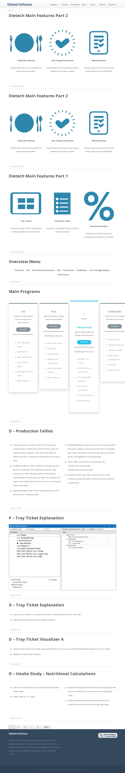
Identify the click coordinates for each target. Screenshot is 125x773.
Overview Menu (25, 261)
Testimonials (74, 4)
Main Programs (24, 291)
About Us (102, 4)
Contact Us (112, 4)
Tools (92, 4)
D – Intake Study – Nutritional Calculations (52, 673)
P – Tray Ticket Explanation (36, 518)
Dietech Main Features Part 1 (38, 176)
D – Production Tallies (31, 431)
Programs (53, 4)
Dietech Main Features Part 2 (38, 15)
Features (65, 4)
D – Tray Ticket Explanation (36, 605)
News (84, 4)
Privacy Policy (80, 769)
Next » (46, 727)
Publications (50, 769)
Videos (58, 769)
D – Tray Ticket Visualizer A (36, 639)
